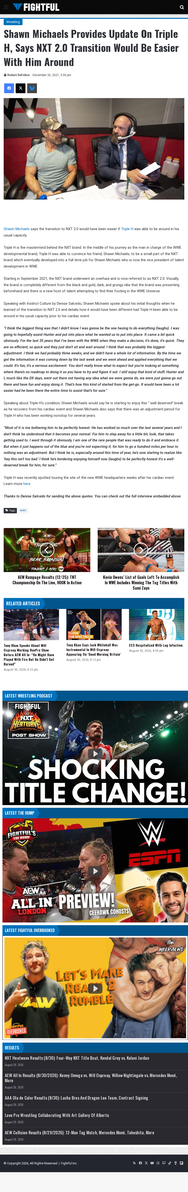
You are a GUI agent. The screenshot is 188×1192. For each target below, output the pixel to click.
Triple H (127, 229)
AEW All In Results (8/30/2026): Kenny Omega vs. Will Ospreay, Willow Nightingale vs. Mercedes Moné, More (91, 1078)
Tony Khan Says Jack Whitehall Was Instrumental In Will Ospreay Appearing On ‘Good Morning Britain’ (93, 649)
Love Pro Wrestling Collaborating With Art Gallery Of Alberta (57, 1115)
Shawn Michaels (17, 229)
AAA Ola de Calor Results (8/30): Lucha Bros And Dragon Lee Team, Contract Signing (76, 1097)
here (26, 484)
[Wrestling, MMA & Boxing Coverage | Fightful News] (36, 7)
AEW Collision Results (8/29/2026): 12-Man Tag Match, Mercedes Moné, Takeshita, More (79, 1132)
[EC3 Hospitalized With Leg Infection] (156, 624)
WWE (23, 510)
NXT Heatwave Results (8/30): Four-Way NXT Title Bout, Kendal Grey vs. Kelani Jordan (77, 1057)
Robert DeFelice (18, 75)
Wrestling (13, 22)
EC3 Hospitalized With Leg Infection (156, 645)
